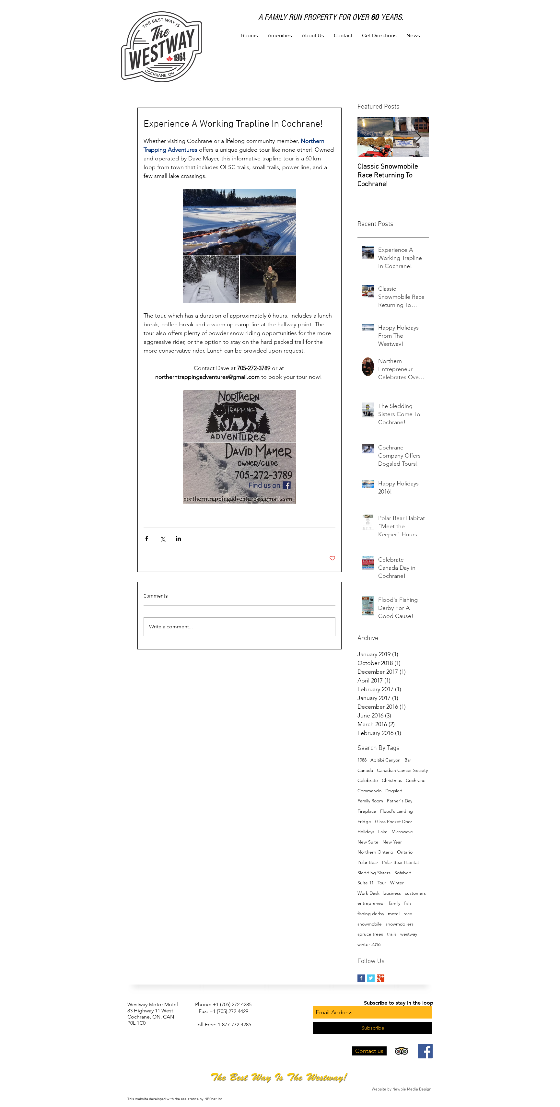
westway (408, 934)
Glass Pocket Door (393, 821)
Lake (383, 831)
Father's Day (399, 801)
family (394, 903)
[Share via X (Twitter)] (162, 538)
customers (415, 893)
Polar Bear (367, 862)
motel (394, 913)
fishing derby (370, 913)
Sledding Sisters (374, 873)
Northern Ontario (375, 852)
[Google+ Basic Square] (380, 978)
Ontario (405, 852)
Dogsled (393, 791)
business (392, 893)
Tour (382, 883)
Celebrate (367, 780)
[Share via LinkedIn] (178, 538)
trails (391, 934)
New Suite (368, 842)
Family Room (370, 801)
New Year (392, 842)
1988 (362, 760)
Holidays (365, 831)
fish (407, 903)
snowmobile (369, 924)
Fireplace (366, 811)
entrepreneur (371, 903)
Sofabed (403, 873)
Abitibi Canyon (385, 760)
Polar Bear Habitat (400, 862)
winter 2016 (368, 944)
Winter (397, 883)
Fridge (364, 821)
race (407, 913)
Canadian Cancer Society (402, 770)
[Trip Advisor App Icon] (401, 1051)
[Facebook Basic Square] (361, 978)
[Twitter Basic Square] (371, 978)
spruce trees (370, 934)
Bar (407, 760)
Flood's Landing (396, 811)
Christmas (392, 780)
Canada (365, 770)
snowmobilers (400, 924)
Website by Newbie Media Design (402, 1089)
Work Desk (368, 893)
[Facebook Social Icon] (425, 1051)
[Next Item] (418, 137)
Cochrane (416, 780)
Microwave (402, 831)
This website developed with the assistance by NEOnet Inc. (175, 1099)
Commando (369, 791)
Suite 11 (365, 883)
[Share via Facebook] (147, 538)
